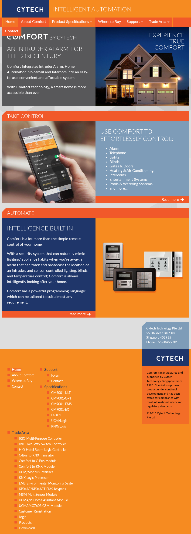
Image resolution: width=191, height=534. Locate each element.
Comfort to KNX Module (37, 466)
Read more (170, 200)
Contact (11, 31)
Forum (56, 375)
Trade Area (157, 22)
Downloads (27, 528)
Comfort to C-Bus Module (37, 461)
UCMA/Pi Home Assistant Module (43, 500)
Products (25, 522)
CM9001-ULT (61, 393)
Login (22, 517)
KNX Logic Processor (34, 478)
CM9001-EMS (61, 404)
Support (133, 22)
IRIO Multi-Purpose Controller (40, 438)
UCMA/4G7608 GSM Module (40, 506)
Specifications (55, 387)
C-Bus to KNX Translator (36, 455)
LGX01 (56, 415)
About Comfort (33, 22)
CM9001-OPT (61, 398)
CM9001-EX (60, 409)
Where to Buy (109, 22)
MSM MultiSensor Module (38, 494)
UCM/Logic (59, 421)
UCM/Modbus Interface (36, 472)
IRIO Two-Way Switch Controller (42, 444)
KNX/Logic (59, 426)
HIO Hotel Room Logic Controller (43, 450)
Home (10, 22)
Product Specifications (70, 22)
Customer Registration (35, 511)
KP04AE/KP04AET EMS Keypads (42, 489)
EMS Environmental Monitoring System (47, 483)
